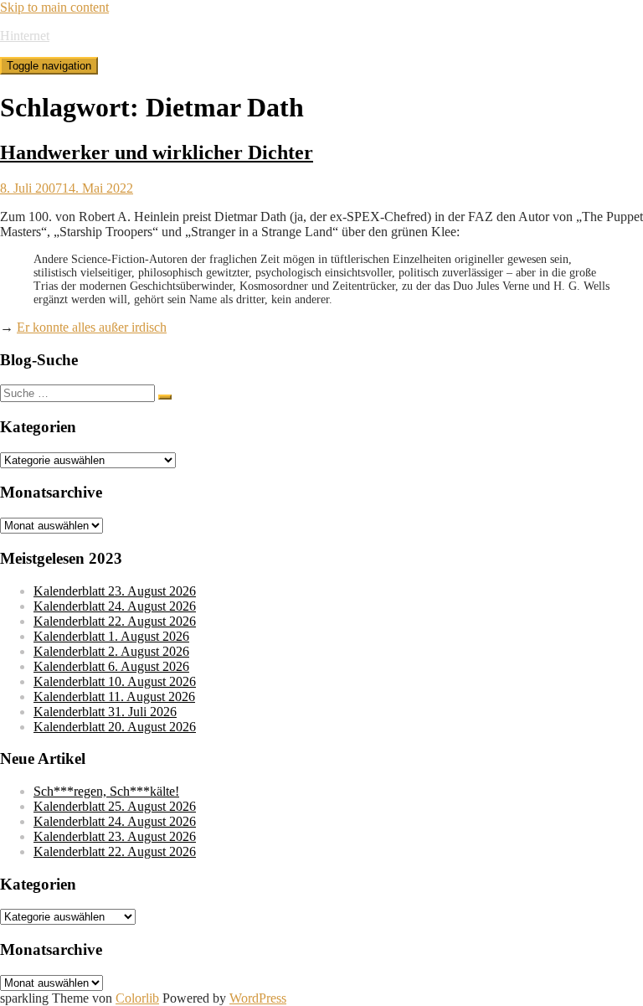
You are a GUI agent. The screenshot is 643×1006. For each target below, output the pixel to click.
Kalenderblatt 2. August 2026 (111, 651)
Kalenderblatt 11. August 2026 (114, 696)
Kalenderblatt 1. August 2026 (111, 636)
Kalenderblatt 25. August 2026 (114, 806)
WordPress (257, 998)
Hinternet (24, 35)
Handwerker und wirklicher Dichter (156, 152)
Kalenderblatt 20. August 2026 (114, 727)
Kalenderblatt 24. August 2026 (114, 606)
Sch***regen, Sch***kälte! (106, 791)
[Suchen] (165, 397)
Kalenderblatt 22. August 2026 (114, 621)
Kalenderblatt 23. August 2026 (114, 591)
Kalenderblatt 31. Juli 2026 (105, 711)
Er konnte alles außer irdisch (92, 327)
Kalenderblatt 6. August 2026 (111, 666)
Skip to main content (54, 7)
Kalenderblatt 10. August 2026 (114, 681)
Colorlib (137, 998)
